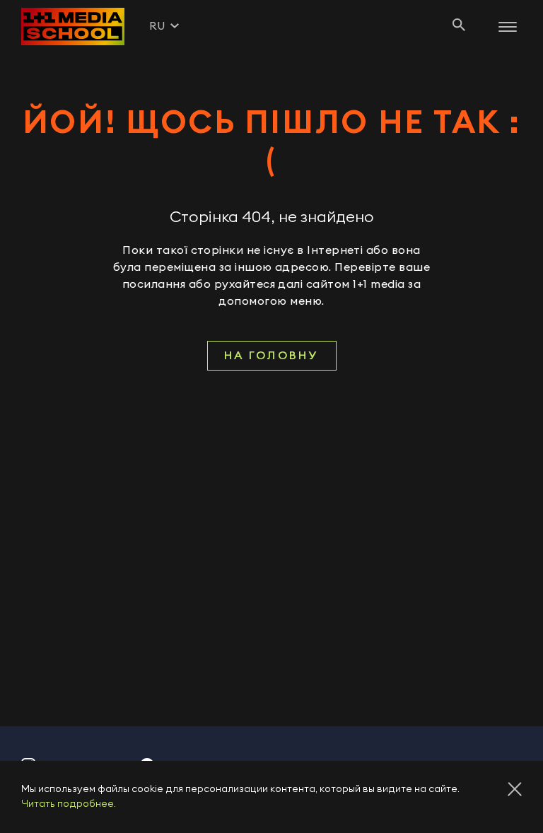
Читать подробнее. (68, 804)
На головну (271, 355)
